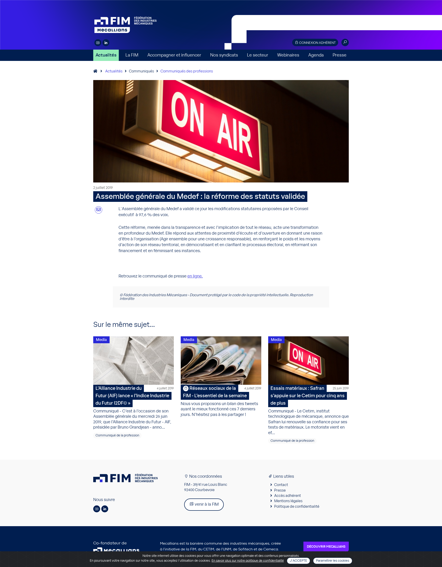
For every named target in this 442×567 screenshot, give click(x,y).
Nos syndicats (224, 55)
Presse (339, 55)
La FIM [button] (131, 55)
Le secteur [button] (257, 55)
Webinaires (288, 55)
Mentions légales (288, 501)
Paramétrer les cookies (332, 560)
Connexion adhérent (317, 43)
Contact (281, 485)
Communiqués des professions (186, 71)
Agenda (316, 55)
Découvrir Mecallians (326, 546)
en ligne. (195, 276)
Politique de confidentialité (296, 506)
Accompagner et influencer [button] (174, 55)
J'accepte (298, 560)
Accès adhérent (287, 496)
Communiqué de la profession (117, 435)
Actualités (106, 55)
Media (101, 340)
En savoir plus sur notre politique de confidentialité (248, 560)
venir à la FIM (206, 504)
